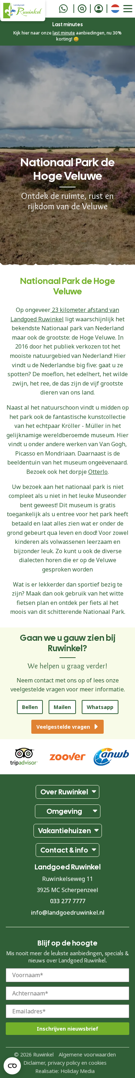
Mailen (62, 707)
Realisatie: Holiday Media (65, 1071)
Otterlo (98, 472)
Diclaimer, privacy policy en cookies (65, 1062)
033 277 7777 (67, 901)
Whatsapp (100, 707)
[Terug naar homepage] (22, 10)
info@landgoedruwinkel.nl (67, 912)
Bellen (30, 707)
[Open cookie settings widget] (12, 1065)
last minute (64, 33)
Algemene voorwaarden (87, 1054)
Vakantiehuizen (64, 830)
